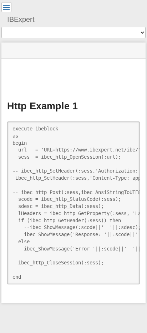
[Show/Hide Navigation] (6, 7)
